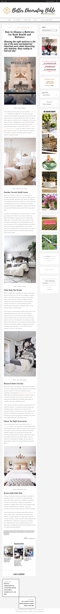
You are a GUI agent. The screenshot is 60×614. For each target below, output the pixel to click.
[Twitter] (3, 1)
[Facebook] (4, 1)
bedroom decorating (9, 531)
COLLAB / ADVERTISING (46, 20)
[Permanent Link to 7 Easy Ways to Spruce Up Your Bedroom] (28, 556)
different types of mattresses (27, 393)
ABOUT (35, 20)
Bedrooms (23, 29)
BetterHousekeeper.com (50, 63)
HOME (9, 20)
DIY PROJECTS (17, 20)
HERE (52, 85)
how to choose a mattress (28, 531)
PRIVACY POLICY (19, 611)
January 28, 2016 (17, 566)
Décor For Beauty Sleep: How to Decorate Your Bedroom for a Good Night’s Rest (18, 563)
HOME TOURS (27, 20)
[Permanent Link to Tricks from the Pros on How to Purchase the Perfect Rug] (8, 556)
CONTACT (30, 611)
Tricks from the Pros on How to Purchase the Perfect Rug (7, 560)
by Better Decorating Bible (23, 27)
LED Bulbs (47, 256)
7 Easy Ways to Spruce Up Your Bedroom (27, 559)
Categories (49, 102)
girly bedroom (18, 531)
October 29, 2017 (11, 27)
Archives (45, 92)
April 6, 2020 (27, 561)
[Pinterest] (6, 1)
